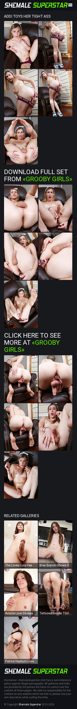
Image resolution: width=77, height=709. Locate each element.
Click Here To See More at (32, 342)
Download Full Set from (38, 175)
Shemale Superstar (30, 704)
